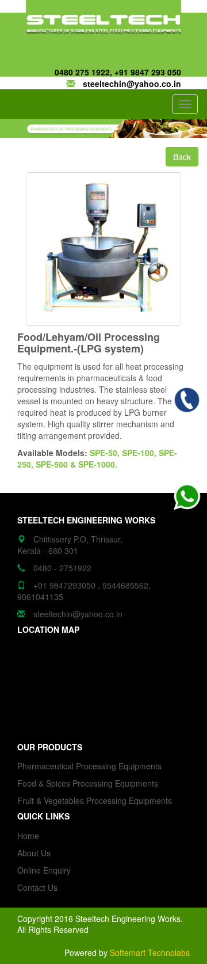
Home (28, 835)
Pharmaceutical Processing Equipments (89, 766)
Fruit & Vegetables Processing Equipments (94, 800)
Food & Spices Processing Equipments (87, 783)
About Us (34, 853)
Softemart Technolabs (150, 952)
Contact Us (37, 887)
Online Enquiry (44, 870)
